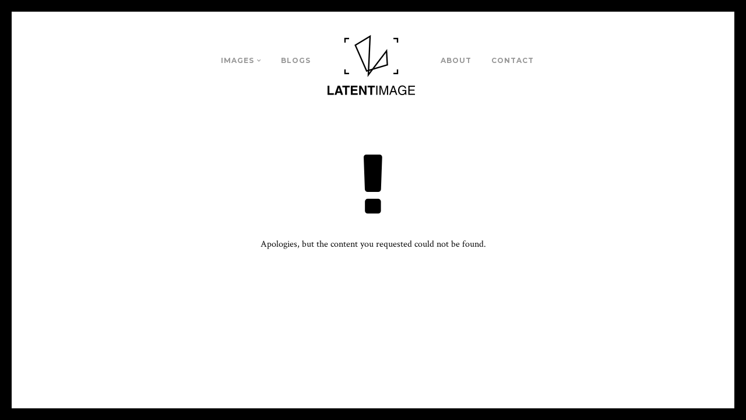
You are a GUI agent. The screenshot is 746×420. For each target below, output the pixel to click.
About (456, 60)
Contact (512, 60)
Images (237, 60)
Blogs (296, 60)
